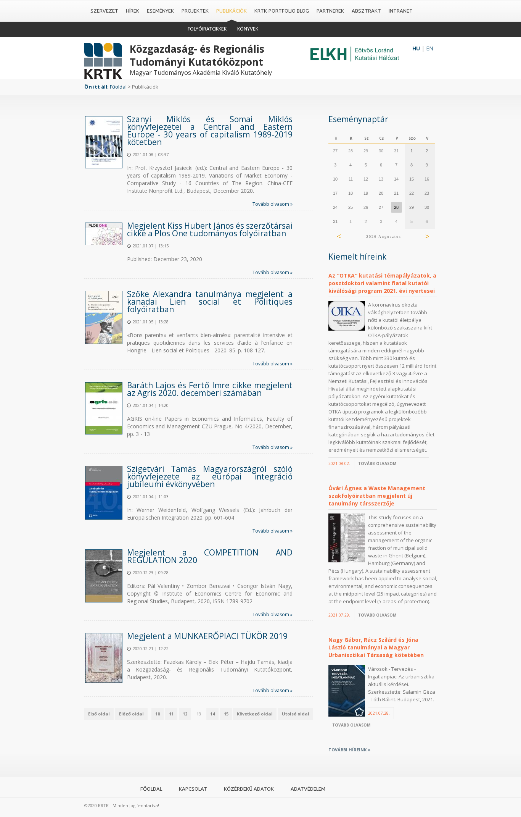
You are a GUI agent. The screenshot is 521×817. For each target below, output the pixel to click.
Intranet (401, 10)
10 (157, 714)
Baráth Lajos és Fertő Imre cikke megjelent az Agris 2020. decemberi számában (210, 389)
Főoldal (118, 86)
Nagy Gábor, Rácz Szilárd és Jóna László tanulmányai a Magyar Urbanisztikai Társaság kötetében (376, 647)
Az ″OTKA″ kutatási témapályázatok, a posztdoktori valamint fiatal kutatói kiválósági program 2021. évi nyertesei (382, 283)
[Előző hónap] (339, 236)
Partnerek (330, 10)
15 (226, 714)
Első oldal (99, 714)
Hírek (132, 10)
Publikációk (231, 10)
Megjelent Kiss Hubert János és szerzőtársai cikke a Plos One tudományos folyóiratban (210, 229)
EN (429, 48)
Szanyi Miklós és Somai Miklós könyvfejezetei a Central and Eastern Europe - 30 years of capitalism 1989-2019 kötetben (210, 130)
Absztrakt (366, 10)
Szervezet (104, 10)
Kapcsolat (193, 788)
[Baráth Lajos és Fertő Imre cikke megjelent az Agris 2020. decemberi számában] (103, 408)
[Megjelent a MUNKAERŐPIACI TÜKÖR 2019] (103, 658)
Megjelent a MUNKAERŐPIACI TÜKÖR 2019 (207, 636)
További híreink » (349, 749)
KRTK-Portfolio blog (281, 10)
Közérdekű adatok (249, 788)
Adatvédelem (308, 788)
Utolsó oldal (295, 714)
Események (160, 10)
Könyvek (247, 28)
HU (416, 48)
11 (171, 714)
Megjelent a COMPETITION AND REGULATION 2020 (210, 556)
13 (198, 714)
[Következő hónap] (427, 236)
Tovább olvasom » (272, 204)
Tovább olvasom (377, 463)
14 (212, 714)
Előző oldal (131, 714)
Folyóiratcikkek (207, 28)
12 (185, 714)
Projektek (195, 10)
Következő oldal (255, 714)
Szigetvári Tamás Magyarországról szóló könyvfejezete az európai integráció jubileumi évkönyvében (210, 476)
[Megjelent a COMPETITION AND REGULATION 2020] (103, 576)
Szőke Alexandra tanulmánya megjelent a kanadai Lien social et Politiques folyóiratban (210, 302)
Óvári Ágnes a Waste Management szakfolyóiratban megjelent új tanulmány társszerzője (376, 495)
